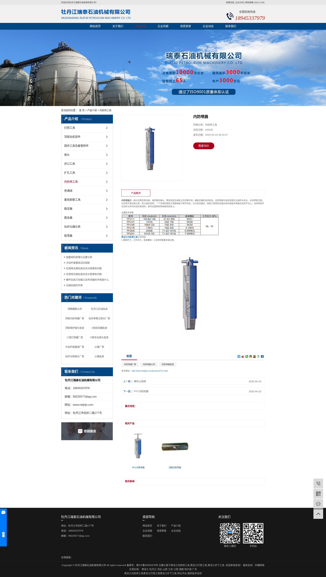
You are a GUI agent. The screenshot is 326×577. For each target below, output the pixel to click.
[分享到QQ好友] (250, 356)
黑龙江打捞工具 (198, 565)
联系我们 (230, 26)
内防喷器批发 (168, 364)
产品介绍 (140, 26)
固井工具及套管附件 (76, 145)
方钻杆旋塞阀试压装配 (78, 262)
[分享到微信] (246, 356)
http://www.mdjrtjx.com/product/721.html (150, 371)
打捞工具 (69, 127)
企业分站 (240, 2)
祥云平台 (182, 573)
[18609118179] (318, 483)
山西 (165, 569)
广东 (194, 569)
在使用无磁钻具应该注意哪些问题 (84, 268)
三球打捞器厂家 (74, 337)
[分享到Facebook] (262, 356)
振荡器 (68, 235)
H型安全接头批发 (99, 337)
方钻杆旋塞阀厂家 (74, 346)
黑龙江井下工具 (216, 565)
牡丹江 (153, 569)
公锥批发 (99, 356)
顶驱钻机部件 (72, 136)
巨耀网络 (259, 565)
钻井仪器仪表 (72, 226)
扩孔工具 (69, 172)
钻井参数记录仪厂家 (99, 318)
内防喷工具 (105, 110)
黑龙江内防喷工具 (180, 565)
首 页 (82, 110)
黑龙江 (145, 569)
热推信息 (230, 2)
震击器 (68, 217)
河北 (159, 569)
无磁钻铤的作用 (74, 285)
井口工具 (69, 163)
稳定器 (68, 208)
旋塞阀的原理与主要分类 (79, 257)
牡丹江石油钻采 (99, 308)
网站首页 (95, 26)
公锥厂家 (99, 346)
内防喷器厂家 (130, 364)
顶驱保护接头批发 (74, 327)
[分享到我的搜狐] (254, 356)
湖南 (181, 569)
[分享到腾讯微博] (258, 356)
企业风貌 (163, 26)
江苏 (170, 569)
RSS (257, 2)
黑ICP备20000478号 (147, 565)
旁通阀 (68, 190)
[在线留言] (318, 504)
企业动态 (208, 26)
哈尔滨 (188, 569)
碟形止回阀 (140, 381)
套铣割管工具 (72, 199)
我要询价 (203, 145)
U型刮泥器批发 (99, 327)
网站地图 (249, 2)
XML (262, 2)
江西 (176, 569)
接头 (67, 154)
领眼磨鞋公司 (75, 308)
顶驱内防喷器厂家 (74, 318)
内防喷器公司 (149, 364)
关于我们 (117, 26)
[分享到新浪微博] (242, 356)
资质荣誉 (185, 26)
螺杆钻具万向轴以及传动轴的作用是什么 (87, 279)
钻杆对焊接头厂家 (74, 356)
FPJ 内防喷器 (141, 391)
